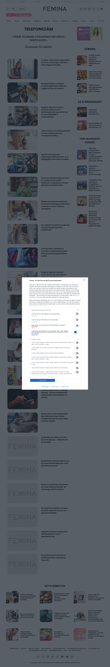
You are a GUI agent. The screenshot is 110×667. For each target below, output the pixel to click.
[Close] (84, 280)
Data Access (55, 386)
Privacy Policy (64, 386)
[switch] (76, 314)
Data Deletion (45, 386)
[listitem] (55, 310)
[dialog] (55, 333)
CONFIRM (42, 380)
